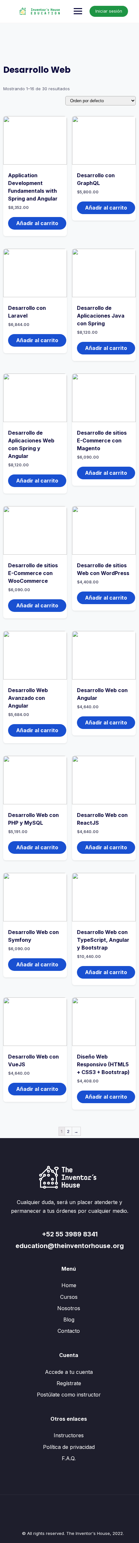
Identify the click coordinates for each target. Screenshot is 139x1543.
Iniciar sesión (108, 11)
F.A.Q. (69, 1458)
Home (68, 1285)
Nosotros (68, 1308)
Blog (68, 1319)
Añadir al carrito (37, 223)
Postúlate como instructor (69, 1394)
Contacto (69, 1331)
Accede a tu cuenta (69, 1372)
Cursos (69, 1297)
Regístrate (69, 1383)
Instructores (69, 1435)
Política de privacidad (69, 1447)
